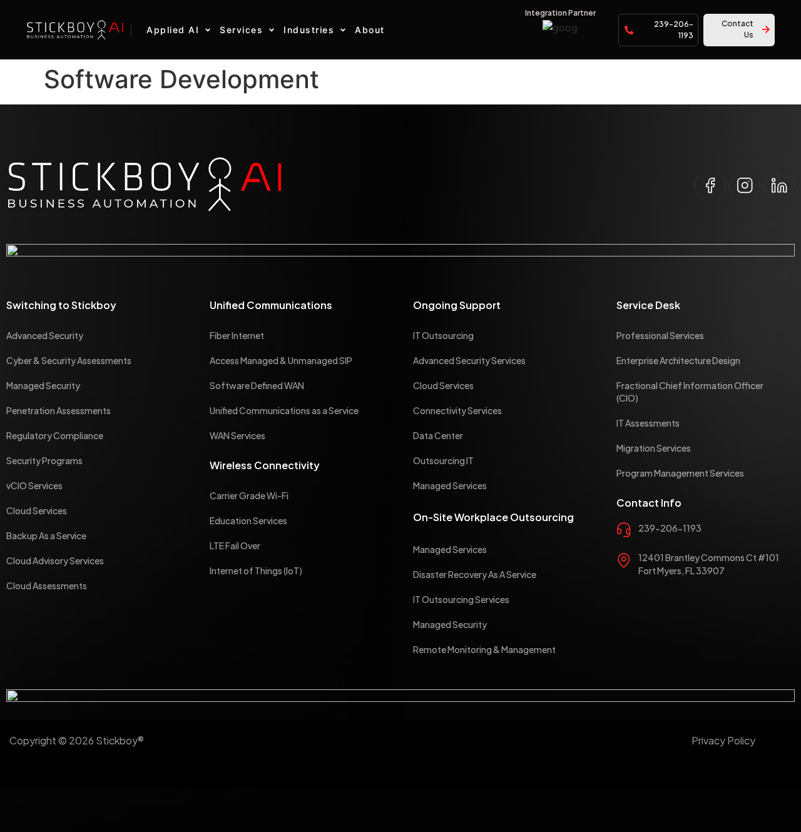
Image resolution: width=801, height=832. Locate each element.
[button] (180, 29)
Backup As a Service (46, 535)
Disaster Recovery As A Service (474, 574)
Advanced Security (44, 335)
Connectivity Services (457, 410)
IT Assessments (648, 423)
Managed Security (43, 385)
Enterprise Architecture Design (678, 360)
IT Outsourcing (443, 335)
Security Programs (44, 460)
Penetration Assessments (58, 410)
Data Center (438, 435)
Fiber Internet (237, 335)
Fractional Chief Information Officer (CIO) (689, 391)
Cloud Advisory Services (55, 560)
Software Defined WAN (257, 385)
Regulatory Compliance (54, 435)
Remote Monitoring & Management (484, 649)
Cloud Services (36, 510)
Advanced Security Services (469, 360)
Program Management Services (680, 473)
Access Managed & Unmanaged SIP (281, 360)
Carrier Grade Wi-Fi (249, 495)
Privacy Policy (723, 740)
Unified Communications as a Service (284, 410)
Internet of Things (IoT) (256, 570)
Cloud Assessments (46, 585)
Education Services (248, 520)
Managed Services (450, 485)
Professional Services (660, 335)
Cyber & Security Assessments (68, 360)
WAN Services (237, 435)
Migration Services (653, 448)
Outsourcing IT (443, 460)
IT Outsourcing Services (461, 599)
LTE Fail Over (235, 545)
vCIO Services (34, 485)
